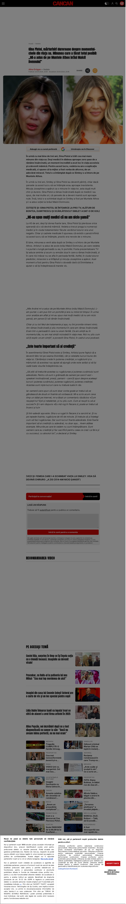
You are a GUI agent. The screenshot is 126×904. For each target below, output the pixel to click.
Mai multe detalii (47, 859)
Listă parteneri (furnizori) (67, 869)
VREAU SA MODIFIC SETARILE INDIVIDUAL (111, 872)
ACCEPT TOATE (112, 863)
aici (21, 884)
